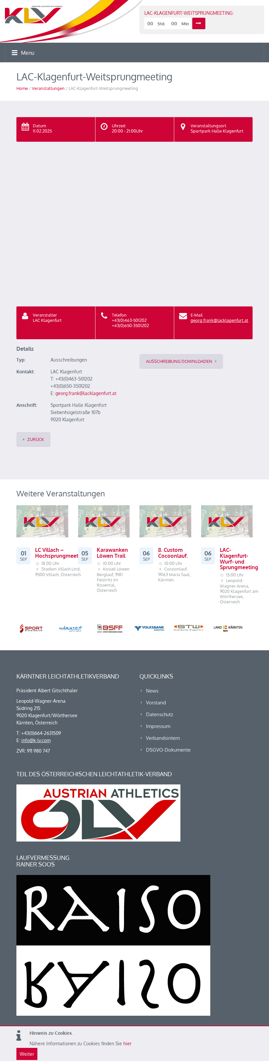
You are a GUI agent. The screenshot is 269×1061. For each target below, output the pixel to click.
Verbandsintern (163, 738)
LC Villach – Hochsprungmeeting (60, 553)
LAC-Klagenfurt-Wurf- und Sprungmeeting (239, 559)
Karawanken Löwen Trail (112, 553)
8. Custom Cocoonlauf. (173, 553)
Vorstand (156, 702)
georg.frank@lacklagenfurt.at (219, 320)
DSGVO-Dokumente (168, 750)
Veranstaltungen (48, 88)
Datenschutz (159, 714)
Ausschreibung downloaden (179, 361)
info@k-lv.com (36, 740)
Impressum (158, 726)
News (152, 691)
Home (22, 88)
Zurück (35, 439)
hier (127, 1043)
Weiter (27, 1054)
